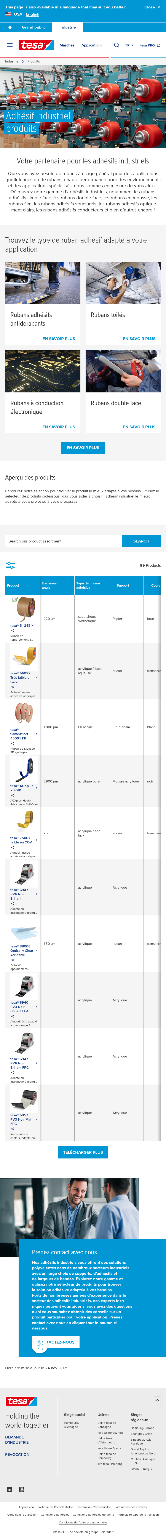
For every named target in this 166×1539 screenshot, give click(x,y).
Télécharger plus (83, 1152)
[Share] (12, 631)
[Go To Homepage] (10, 27)
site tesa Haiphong (110, 1463)
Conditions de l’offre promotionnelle (83, 1522)
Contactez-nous (55, 1342)
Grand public (34, 27)
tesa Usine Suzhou (110, 1432)
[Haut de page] (157, 1400)
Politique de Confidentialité (55, 1507)
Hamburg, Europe (142, 1428)
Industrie (67, 27)
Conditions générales (55, 1514)
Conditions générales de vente (93, 1514)
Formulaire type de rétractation (138, 1514)
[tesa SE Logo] (36, 45)
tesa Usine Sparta (109, 1448)
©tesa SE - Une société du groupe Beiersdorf (83, 1532)
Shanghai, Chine (141, 1433)
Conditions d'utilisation (22, 1514)
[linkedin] (9, 1490)
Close (149, 7)
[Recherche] (116, 45)
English (32, 14)
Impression (26, 1507)
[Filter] (10, 565)
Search (141, 541)
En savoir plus (83, 447)
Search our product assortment (35, 541)
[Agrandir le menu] (10, 45)
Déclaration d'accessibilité (94, 1507)
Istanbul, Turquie (142, 1469)
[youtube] (21, 1490)
